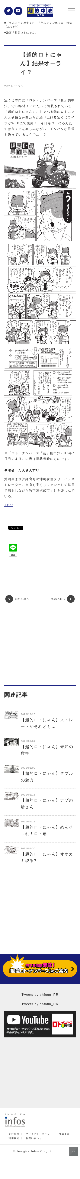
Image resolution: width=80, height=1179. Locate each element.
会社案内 (14, 1134)
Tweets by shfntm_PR (40, 994)
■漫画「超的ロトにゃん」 (21, 32)
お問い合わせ (34, 1138)
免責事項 (64, 1134)
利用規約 (14, 1138)
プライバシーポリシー (39, 1134)
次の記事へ (58, 598)
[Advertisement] (40, 644)
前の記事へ (21, 598)
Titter (8, 505)
